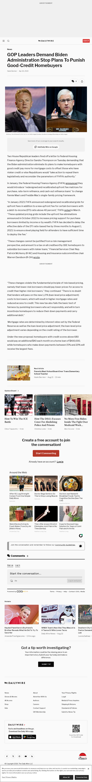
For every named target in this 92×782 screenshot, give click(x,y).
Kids (6, 708)
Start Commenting (46, 453)
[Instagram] (19, 756)
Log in (60, 461)
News (7, 693)
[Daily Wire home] (46, 41)
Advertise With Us (40, 697)
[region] (46, 773)
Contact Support (39, 708)
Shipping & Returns (69, 704)
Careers (36, 704)
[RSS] (32, 756)
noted (67, 210)
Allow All (66, 777)
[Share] (82, 81)
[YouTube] (25, 756)
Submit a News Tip (68, 712)
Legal (64, 697)
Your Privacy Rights (69, 693)
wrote (36, 257)
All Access (8, 700)
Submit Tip (46, 664)
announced (71, 183)
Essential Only (81, 777)
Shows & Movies (11, 697)
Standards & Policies (69, 708)
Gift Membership (39, 712)
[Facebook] (7, 756)
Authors (36, 700)
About (35, 693)
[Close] (88, 768)
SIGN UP (86, 41)
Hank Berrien (12, 71)
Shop (6, 704)
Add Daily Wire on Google (48, 147)
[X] (13, 756)
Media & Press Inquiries (70, 700)
